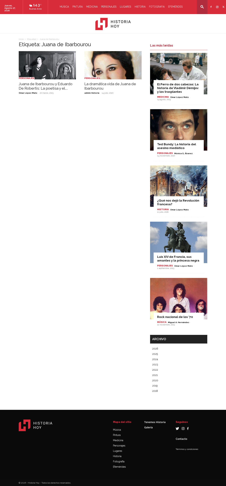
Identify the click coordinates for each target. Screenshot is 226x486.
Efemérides (175, 6)
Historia (140, 6)
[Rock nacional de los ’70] (178, 298)
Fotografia (157, 6)
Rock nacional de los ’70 (175, 317)
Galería (148, 427)
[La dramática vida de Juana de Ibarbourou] (113, 65)
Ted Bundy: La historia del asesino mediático (176, 146)
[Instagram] (217, 4)
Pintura (77, 6)
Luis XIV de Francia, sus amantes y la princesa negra (178, 258)
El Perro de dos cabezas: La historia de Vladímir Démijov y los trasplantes (178, 88)
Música (64, 6)
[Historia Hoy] (113, 24)
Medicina (92, 6)
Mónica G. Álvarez (183, 153)
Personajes (108, 6)
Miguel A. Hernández (178, 322)
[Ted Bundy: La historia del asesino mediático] (178, 130)
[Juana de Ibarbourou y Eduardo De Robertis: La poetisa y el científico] (47, 65)
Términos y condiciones (187, 449)
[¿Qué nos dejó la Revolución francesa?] (178, 186)
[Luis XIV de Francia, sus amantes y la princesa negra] (178, 242)
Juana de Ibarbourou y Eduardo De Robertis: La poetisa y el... (45, 86)
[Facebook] (210, 4)
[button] (202, 6)
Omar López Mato (28, 93)
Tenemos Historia (155, 422)
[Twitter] (223, 4)
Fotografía (118, 461)
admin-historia (91, 93)
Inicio (21, 39)
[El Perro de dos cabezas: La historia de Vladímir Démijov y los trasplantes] (178, 73)
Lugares (125, 6)
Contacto (181, 439)
